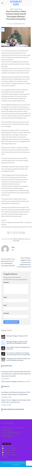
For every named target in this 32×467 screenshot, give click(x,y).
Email (5, 305)
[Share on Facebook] (11, 232)
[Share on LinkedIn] (23, 232)
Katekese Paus (18, 9)
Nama (5, 297)
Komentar (6, 282)
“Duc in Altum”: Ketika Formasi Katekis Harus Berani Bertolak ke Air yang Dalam (18, 353)
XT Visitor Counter (12, 457)
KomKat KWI (16, 3)
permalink (16, 240)
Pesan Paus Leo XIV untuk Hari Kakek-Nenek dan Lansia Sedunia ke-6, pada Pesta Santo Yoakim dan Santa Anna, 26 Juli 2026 (16, 374)
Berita (12, 9)
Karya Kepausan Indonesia (13, 409)
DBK (24, 23)
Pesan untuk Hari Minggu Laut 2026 (11, 381)
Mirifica (6, 386)
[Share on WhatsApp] (8, 232)
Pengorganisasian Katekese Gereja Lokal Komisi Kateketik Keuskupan (18, 359)
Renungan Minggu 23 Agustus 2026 (16, 336)
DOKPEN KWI (7, 366)
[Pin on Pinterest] (20, 232)
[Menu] (2, 3)
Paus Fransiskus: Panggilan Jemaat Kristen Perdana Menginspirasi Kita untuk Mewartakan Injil (24, 262)
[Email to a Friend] (17, 232)
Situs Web (6, 313)
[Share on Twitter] (14, 232)
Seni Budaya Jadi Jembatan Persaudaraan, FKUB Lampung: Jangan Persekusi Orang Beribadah (15, 393)
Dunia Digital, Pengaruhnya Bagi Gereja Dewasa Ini (18, 348)
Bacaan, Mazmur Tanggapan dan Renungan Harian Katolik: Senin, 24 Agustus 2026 (16, 401)
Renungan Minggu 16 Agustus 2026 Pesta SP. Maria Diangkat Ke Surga (16, 342)
